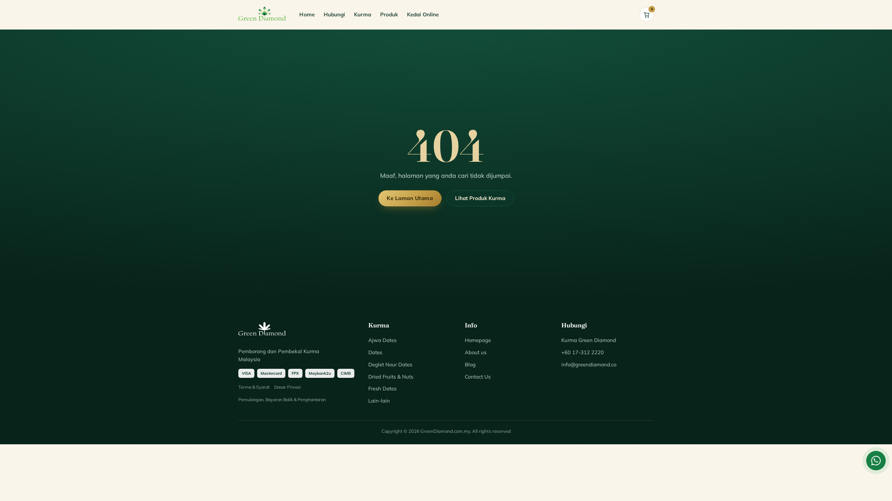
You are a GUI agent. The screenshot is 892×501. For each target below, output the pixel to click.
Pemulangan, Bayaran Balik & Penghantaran (282, 399)
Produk (389, 14)
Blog (470, 364)
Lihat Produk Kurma (480, 198)
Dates (375, 352)
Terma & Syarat (253, 387)
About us (475, 352)
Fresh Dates (382, 388)
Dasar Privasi (287, 387)
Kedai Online (423, 14)
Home (306, 14)
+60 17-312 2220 (582, 352)
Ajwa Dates (382, 340)
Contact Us (478, 376)
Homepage (478, 340)
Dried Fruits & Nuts (390, 376)
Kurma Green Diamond (588, 340)
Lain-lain (379, 400)
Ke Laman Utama (410, 198)
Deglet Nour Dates (390, 364)
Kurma (362, 14)
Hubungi (334, 14)
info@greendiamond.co (588, 364)
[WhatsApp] (876, 460)
